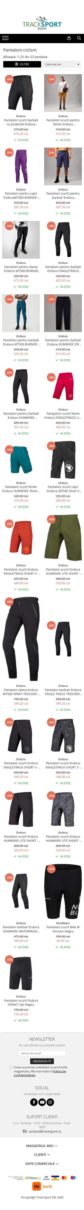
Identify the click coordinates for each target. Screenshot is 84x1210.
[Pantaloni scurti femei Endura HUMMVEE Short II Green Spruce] (21, 460)
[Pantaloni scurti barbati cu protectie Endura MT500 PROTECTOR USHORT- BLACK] (21, 93)
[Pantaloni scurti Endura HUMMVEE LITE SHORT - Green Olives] (63, 537)
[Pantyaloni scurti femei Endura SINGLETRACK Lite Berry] (63, 386)
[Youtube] (42, 1102)
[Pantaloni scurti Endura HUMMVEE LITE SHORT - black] (21, 809)
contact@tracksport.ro (44, 1131)
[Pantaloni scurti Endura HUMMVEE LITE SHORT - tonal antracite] (63, 809)
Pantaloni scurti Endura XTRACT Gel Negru (21, 1002)
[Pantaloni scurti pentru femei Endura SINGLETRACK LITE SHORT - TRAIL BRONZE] (63, 93)
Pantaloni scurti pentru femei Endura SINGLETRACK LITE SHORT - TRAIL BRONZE (63, 122)
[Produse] (6, 39)
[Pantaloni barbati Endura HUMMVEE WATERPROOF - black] (21, 891)
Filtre (23, 64)
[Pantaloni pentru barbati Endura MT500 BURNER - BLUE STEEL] (21, 313)
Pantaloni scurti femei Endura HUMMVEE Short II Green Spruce (21, 489)
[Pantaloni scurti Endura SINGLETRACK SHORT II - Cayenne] (21, 538)
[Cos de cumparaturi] (69, 38)
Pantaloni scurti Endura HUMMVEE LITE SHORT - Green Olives (63, 571)
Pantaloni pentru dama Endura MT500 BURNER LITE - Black (21, 269)
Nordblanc (63, 923)
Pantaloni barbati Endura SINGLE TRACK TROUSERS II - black (63, 692)
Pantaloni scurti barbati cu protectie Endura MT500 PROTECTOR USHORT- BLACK (21, 122)
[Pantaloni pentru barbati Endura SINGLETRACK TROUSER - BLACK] (63, 240)
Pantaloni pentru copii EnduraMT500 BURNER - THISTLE (21, 195)
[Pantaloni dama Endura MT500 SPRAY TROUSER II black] (21, 639)
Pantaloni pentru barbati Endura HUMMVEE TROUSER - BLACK (21, 415)
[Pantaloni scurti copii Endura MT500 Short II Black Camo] (63, 460)
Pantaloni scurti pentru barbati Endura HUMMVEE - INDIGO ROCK (63, 195)
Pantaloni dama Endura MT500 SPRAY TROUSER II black (21, 692)
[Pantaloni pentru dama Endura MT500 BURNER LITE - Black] (21, 240)
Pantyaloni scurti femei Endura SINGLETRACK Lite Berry (63, 415)
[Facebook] (34, 1102)
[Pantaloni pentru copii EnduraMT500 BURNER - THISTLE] (21, 166)
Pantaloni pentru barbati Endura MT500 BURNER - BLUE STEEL (21, 342)
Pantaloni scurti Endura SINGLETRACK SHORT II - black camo (63, 765)
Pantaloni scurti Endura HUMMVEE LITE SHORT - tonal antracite (63, 838)
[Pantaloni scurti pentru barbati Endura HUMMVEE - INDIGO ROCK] (63, 166)
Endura (21, 116)
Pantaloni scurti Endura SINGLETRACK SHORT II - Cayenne (21, 571)
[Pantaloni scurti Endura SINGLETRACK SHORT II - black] (21, 736)
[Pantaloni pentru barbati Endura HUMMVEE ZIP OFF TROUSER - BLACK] (63, 313)
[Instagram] (50, 1102)
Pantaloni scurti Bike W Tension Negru (63, 929)
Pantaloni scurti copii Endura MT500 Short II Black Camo (63, 489)
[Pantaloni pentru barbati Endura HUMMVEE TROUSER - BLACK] (21, 386)
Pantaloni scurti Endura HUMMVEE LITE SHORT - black (21, 838)
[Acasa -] (42, 23)
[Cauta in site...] (79, 38)
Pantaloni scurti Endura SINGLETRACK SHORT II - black (21, 765)
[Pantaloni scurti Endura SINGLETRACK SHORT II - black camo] (63, 736)
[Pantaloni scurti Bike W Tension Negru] (63, 891)
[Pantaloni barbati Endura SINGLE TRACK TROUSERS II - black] (63, 639)
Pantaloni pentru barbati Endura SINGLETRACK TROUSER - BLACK (63, 269)
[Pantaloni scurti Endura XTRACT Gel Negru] (21, 973)
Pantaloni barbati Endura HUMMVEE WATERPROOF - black (21, 929)
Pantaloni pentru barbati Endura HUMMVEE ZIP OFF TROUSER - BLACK (63, 342)
